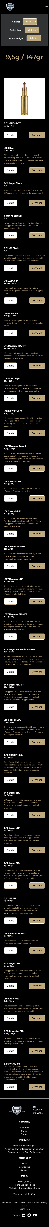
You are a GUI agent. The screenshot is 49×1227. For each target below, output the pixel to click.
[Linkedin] (23, 1215)
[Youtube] (34, 1215)
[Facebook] (29, 1215)
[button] (47, 5)
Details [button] (10, 135)
